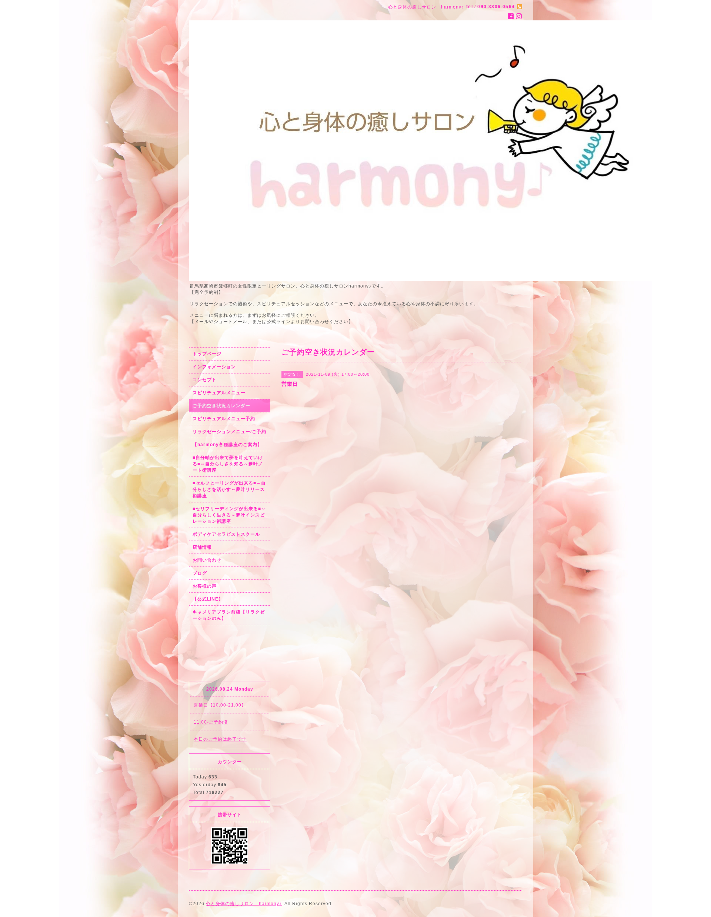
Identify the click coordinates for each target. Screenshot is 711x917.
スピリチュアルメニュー (219, 392)
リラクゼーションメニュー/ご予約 (229, 431)
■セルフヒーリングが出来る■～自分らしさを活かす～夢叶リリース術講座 (229, 489)
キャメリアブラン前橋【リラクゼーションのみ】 (229, 615)
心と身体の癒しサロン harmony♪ (244, 903)
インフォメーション (214, 366)
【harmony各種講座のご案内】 (227, 444)
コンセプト (205, 379)
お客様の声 (205, 586)
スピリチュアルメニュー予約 (224, 418)
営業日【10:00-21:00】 (220, 705)
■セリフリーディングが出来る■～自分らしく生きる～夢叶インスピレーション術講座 (229, 515)
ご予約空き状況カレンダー (221, 405)
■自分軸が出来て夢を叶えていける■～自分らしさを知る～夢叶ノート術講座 (228, 464)
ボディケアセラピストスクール (226, 534)
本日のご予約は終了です (220, 739)
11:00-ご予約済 (211, 722)
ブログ (200, 573)
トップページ (207, 353)
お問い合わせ (207, 560)
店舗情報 (202, 547)
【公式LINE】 (208, 599)
